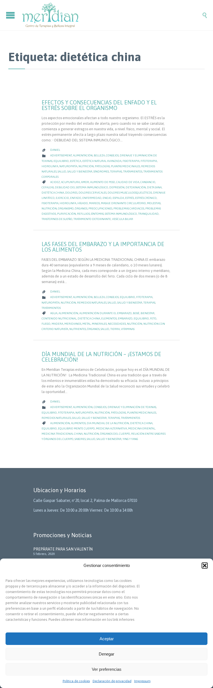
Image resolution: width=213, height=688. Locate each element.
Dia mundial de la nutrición (108, 423)
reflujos (83, 213)
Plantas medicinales (125, 166)
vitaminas (128, 329)
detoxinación (136, 187)
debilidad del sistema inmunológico (81, 187)
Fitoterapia (149, 160)
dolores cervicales (92, 192)
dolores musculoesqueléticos (130, 192)
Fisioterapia (131, 160)
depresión (117, 187)
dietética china (53, 192)
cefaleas (48, 187)
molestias (154, 203)
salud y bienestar (109, 439)
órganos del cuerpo (115, 433)
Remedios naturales (91, 302)
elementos (109, 318)
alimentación (68, 313)
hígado (82, 203)
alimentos (78, 423)
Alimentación (83, 155)
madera (57, 323)
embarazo (125, 318)
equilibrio (141, 318)
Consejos (112, 155)
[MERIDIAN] (112, 15)
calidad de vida (127, 182)
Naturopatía (68, 166)
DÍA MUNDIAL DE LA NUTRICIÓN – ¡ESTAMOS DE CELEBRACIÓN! (101, 357)
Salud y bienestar (79, 171)
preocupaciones (100, 208)
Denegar (106, 654)
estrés (129, 197)
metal (86, 323)
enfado (75, 197)
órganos (81, 208)
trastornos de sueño (57, 219)
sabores (80, 439)
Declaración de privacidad (112, 681)
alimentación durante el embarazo (105, 313)
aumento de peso (102, 182)
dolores (71, 192)
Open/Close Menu (11, 15)
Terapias (116, 171)
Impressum (142, 681)
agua (53, 313)
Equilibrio (61, 160)
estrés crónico (146, 197)
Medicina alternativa (111, 428)
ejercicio (62, 197)
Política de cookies (76, 681)
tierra (115, 329)
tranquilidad (148, 213)
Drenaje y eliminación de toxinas (132, 407)
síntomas (97, 213)
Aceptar (107, 638)
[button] (204, 565)
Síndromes (101, 171)
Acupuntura (70, 182)
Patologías (102, 166)
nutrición (49, 208)
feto (153, 318)
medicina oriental (141, 428)
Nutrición (86, 166)
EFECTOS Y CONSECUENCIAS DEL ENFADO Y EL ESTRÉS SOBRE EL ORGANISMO (99, 105)
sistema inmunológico (121, 213)
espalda (118, 197)
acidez (55, 182)
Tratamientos (132, 171)
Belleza (99, 155)
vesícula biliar (122, 219)
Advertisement (61, 155)
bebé (136, 313)
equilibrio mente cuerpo (76, 428)
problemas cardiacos (128, 208)
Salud (62, 171)
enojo (107, 197)
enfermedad (92, 197)
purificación (66, 213)
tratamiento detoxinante (92, 219)
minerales (99, 323)
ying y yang (130, 439)
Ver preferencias (106, 669)
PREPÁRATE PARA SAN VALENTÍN (63, 549)
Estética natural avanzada (101, 160)
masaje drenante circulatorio (123, 203)
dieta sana (154, 187)
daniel (55, 149)
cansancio (147, 182)
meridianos (72, 323)
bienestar (147, 313)
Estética (75, 160)
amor (85, 182)
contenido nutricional (59, 318)
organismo (66, 208)
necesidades (117, 323)
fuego (46, 323)
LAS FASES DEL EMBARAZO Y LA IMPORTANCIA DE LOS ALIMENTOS (103, 247)
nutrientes (77, 329)
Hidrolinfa (50, 166)
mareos (94, 203)
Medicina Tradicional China (62, 433)
